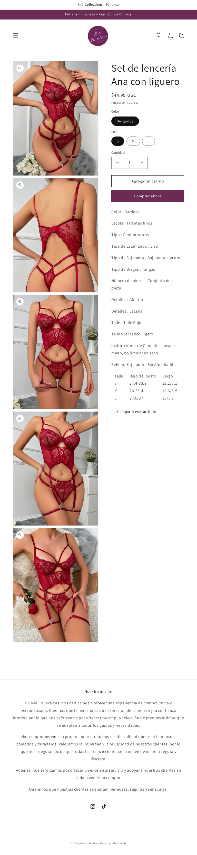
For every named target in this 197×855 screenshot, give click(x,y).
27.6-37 (136, 398)
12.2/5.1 (169, 383)
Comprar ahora (148, 195)
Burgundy (125, 121)
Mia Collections (89, 843)
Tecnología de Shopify (113, 843)
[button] (15, 35)
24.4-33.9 (138, 383)
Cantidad (118, 152)
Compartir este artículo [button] (136, 411)
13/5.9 (168, 398)
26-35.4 (136, 390)
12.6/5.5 (169, 390)
